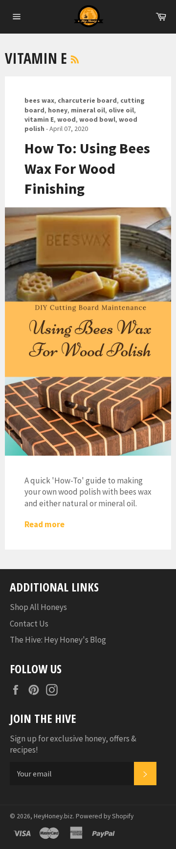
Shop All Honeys (38, 607)
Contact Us (29, 623)
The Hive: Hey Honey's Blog (58, 639)
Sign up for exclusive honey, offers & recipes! (73, 744)
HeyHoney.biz (53, 816)
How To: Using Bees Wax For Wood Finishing (87, 168)
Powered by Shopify (104, 816)
